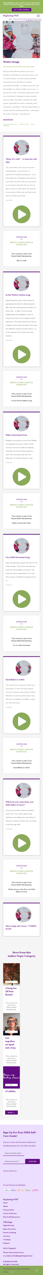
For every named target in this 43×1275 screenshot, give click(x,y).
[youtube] (26, 1176)
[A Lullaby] (11, 1077)
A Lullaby (10, 1091)
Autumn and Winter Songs (10, 124)
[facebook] (7, 1176)
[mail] (36, 1176)
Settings (12, 1272)
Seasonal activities (24, 124)
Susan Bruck (6, 125)
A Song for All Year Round (10, 991)
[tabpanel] (21, 253)
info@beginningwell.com (22, 1256)
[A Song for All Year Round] (11, 974)
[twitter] (16, 1176)
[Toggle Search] (31, 16)
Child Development (10, 1032)
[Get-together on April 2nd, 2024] (11, 1024)
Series (32, 124)
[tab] (21, 237)
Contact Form (18, 1252)
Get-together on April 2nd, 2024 (10, 1043)
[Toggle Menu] (38, 16)
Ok (36, 1270)
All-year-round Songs (10, 983)
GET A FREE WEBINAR (21, 10)
